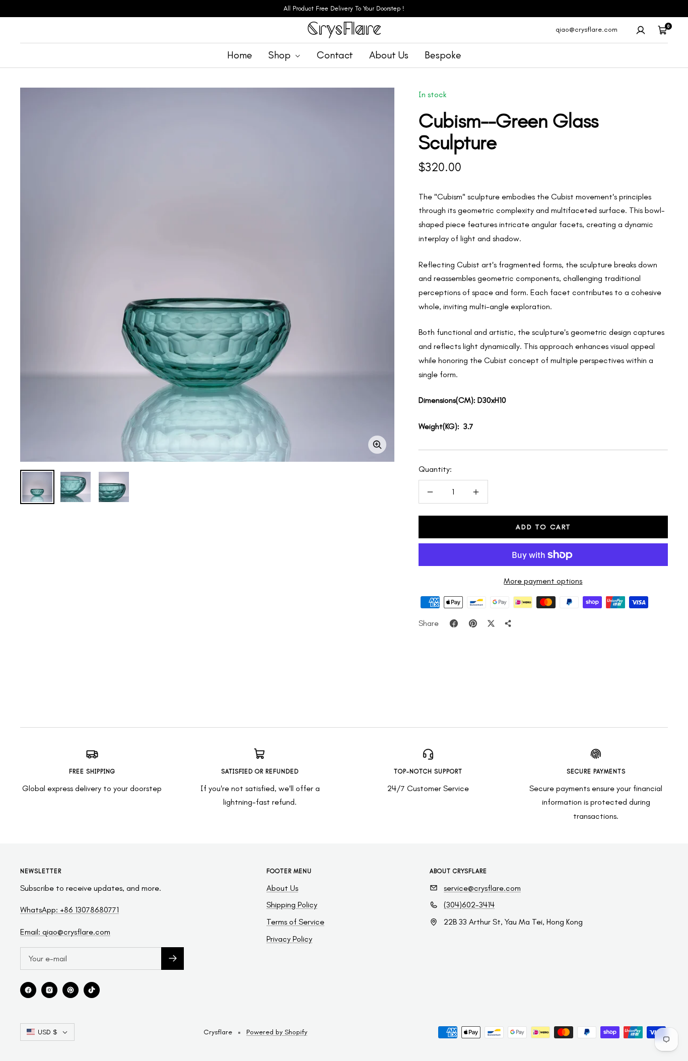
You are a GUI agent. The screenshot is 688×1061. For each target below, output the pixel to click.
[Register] (172, 958)
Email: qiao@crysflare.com (65, 932)
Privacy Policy (289, 939)
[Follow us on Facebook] (28, 990)
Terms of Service (295, 922)
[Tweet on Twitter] (491, 623)
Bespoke (443, 55)
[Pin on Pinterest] (473, 623)
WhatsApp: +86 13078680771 (69, 909)
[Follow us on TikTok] (92, 990)
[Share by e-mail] (508, 623)
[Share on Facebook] (454, 623)
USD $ (47, 1032)
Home (239, 55)
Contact (335, 55)
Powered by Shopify (276, 1032)
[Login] (641, 30)
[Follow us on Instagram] (49, 990)
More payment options (543, 581)
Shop (280, 55)
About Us (388, 55)
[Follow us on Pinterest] (70, 990)
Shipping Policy (291, 904)
